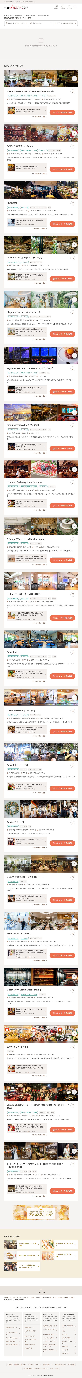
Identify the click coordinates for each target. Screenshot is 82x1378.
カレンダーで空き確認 (63, 112)
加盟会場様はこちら (60, 1364)
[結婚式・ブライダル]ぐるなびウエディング (16, 1297)
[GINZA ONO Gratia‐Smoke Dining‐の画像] (41, 977)
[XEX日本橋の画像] (41, 190)
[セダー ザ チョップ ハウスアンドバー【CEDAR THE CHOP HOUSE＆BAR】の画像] (41, 1151)
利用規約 (16, 1364)
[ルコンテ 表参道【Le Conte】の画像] (41, 133)
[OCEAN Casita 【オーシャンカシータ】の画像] (41, 864)
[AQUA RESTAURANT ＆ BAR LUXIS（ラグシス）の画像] (41, 355)
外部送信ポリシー (48, 1364)
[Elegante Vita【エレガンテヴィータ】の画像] (41, 299)
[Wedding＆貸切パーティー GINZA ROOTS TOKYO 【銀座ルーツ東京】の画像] (41, 1092)
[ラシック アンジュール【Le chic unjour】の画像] (41, 526)
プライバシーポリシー (34, 1364)
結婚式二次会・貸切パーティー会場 (41, 1297)
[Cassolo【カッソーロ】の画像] (41, 752)
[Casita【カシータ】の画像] (41, 809)
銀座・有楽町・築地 (63, 1297)
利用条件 (23, 1364)
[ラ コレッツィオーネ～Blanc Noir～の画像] (41, 581)
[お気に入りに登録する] (72, 91)
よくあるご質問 (54, 1368)
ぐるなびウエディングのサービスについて (35, 1368)
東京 (54, 1297)
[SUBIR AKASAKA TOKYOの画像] (41, 921)
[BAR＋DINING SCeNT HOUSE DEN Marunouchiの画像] (41, 78)
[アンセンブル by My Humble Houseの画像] (41, 469)
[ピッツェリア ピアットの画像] (41, 1034)
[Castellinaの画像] (41, 639)
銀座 (72, 1297)
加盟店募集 (71, 1364)
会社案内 (9, 1364)
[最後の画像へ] (74, 78)
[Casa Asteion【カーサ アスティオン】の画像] (41, 245)
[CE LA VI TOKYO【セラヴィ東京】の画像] (41, 412)
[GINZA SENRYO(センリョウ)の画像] (41, 697)
